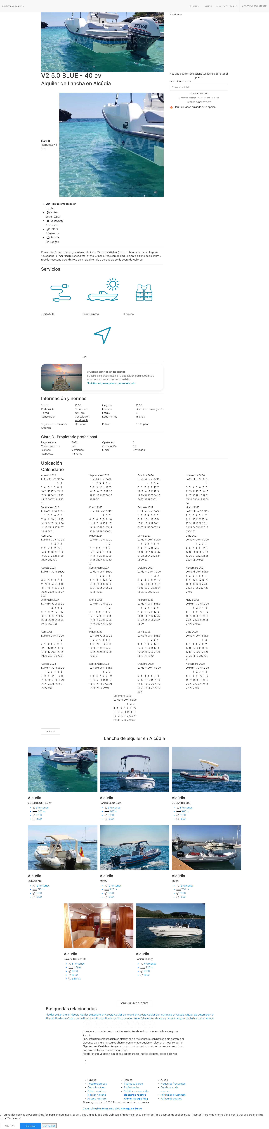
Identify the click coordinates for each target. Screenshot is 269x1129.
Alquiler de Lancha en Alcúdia (62, 1014)
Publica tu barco (226, 6)
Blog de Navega (96, 1094)
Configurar (49, 1125)
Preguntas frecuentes (172, 1083)
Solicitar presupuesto (136, 1091)
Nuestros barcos (13, 6)
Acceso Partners (96, 1098)
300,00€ (80, 412)
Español (195, 6)
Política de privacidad (172, 1094)
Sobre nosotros (96, 1091)
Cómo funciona (96, 1087)
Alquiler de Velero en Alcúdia (130, 1014)
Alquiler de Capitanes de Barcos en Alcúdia (79, 1018)
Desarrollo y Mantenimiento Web (112, 1108)
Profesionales (131, 1087)
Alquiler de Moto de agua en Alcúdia (125, 1018)
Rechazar (30, 1125)
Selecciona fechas (180, 81)
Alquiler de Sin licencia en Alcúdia (195, 1018)
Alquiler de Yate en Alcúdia (161, 1018)
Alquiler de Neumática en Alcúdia (165, 1014)
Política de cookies (171, 1098)
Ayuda (208, 6)
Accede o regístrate (254, 6)
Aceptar (9, 1125)
